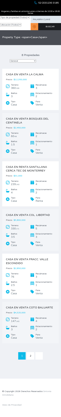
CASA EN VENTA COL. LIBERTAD (28, 215)
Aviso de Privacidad (11, 405)
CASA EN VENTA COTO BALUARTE (29, 307)
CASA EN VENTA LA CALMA (24, 74)
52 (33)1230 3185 (48, 2)
